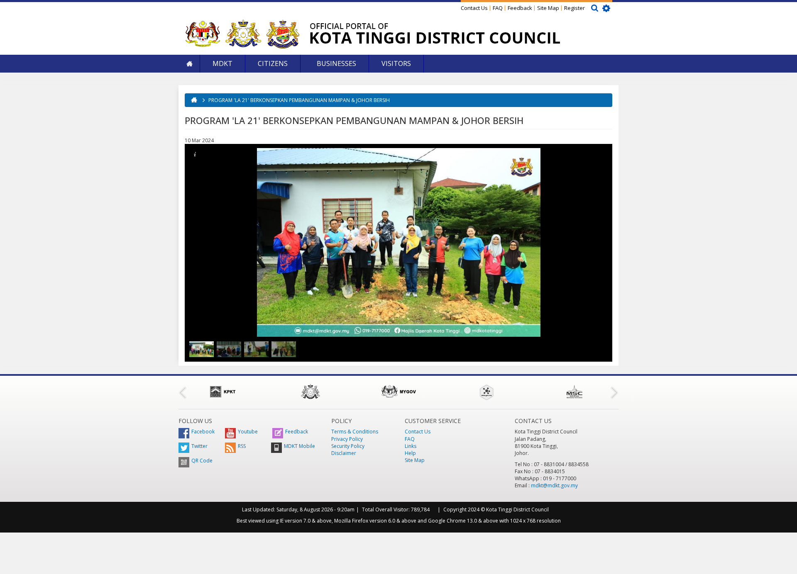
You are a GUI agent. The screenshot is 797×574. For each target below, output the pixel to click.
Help (410, 453)
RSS (242, 446)
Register (574, 8)
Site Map (548, 8)
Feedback (520, 8)
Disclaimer (343, 453)
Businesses (335, 63)
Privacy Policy (347, 439)
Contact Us (474, 8)
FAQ (498, 8)
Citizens (273, 63)
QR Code (202, 460)
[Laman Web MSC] (575, 391)
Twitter (199, 446)
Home (189, 64)
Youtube (248, 431)
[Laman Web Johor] (310, 391)
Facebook (203, 431)
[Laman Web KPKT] (222, 391)
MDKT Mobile (299, 446)
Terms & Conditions (354, 431)
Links (410, 446)
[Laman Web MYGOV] (398, 391)
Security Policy (347, 446)
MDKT (222, 63)
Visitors (396, 63)
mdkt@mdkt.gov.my (554, 485)
